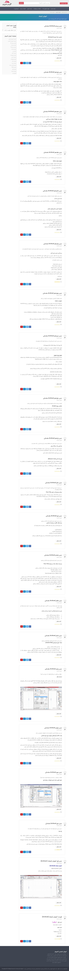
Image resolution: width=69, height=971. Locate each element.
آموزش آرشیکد (43, 16)
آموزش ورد (14, 51)
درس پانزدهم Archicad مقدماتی (52, 244)
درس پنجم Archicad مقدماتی (53, 669)
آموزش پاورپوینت (13, 55)
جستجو (21, 3)
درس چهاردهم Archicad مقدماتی (52, 293)
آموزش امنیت (14, 63)
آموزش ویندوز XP (13, 43)
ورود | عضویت (63, 3)
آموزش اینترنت (13, 49)
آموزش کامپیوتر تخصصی (12, 41)
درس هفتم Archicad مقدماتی (53, 601)
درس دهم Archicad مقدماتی (53, 483)
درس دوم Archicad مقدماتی (53, 823)
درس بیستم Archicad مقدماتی (53, 26)
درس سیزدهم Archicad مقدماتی (52, 336)
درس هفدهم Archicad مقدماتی (53, 152)
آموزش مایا (14, 73)
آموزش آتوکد (14, 69)
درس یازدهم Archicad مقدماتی (53, 438)
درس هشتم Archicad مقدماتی (53, 555)
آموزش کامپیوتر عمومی (12, 39)
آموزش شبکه (14, 61)
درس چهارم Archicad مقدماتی (53, 728)
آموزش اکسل (14, 53)
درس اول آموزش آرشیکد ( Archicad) (51, 861)
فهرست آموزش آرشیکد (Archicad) (52, 917)
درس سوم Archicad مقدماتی (53, 772)
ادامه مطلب (58, 58)
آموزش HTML (14, 67)
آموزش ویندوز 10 (13, 47)
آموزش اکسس (13, 57)
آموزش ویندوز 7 (13, 45)
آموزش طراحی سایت (12, 65)
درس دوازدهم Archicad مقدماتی (52, 398)
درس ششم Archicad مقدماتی (53, 636)
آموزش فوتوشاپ (13, 59)
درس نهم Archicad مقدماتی (54, 516)
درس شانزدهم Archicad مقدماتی (52, 191)
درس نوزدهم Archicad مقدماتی (53, 72)
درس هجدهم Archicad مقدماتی (52, 111)
